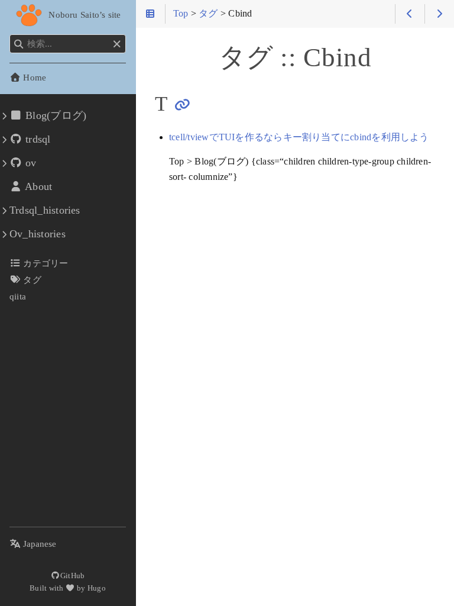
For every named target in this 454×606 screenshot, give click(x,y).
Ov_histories (37, 234)
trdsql (36, 139)
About (37, 186)
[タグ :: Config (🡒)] (439, 14)
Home (33, 77)
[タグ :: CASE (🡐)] (410, 14)
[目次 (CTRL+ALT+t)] (150, 14)
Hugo (96, 588)
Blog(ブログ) (54, 115)
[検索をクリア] (116, 44)
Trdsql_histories (44, 210)
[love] (70, 588)
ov (29, 163)
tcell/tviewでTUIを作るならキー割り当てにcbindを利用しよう (299, 137)
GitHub (72, 575)
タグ (31, 280)
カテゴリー (44, 263)
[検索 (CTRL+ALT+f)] (18, 44)
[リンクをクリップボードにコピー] (182, 105)
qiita (17, 296)
